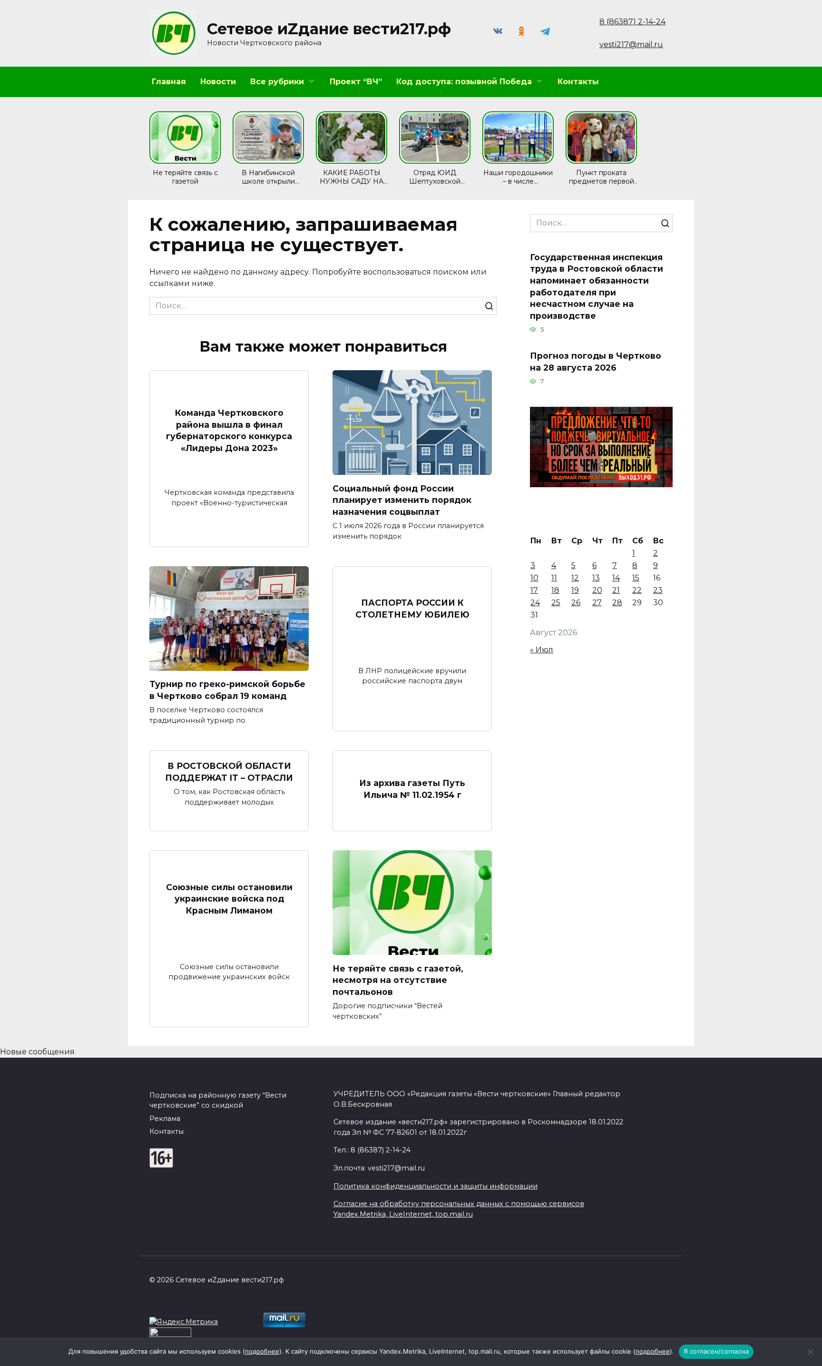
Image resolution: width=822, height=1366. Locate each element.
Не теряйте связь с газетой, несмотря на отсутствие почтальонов (398, 979)
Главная (169, 81)
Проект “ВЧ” (356, 81)
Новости (218, 81)
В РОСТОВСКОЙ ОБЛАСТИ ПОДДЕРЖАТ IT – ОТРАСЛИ (229, 772)
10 (534, 577)
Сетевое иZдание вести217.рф (329, 29)
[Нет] (810, 1351)
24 (535, 602)
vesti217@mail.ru (631, 44)
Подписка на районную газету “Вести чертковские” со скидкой (217, 1100)
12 (575, 577)
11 (554, 577)
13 (596, 577)
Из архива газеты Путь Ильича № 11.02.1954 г (412, 789)
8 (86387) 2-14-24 (632, 21)
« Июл (541, 649)
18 (555, 590)
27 (597, 602)
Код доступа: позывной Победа (464, 81)
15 (635, 577)
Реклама (164, 1118)
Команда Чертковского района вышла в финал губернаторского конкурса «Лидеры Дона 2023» (229, 430)
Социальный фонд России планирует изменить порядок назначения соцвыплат (402, 499)
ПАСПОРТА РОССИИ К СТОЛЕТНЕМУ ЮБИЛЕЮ (412, 608)
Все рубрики (277, 81)
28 (617, 602)
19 (575, 590)
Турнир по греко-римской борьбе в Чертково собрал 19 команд (227, 690)
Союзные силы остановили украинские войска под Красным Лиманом (229, 898)
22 (637, 590)
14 (616, 577)
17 (534, 590)
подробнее (262, 1351)
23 (658, 590)
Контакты (578, 81)
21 (616, 590)
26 (575, 602)
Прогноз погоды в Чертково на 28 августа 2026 (595, 362)
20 (597, 590)
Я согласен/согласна (716, 1351)
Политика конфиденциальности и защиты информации (435, 1186)
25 (555, 602)
